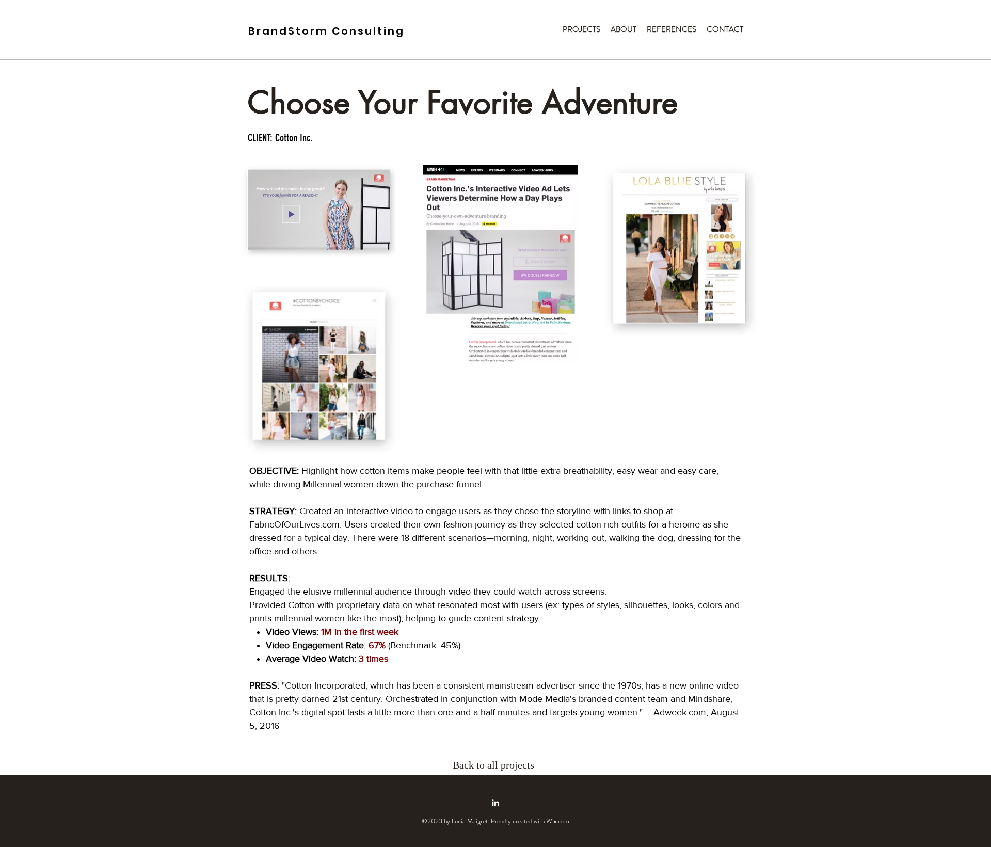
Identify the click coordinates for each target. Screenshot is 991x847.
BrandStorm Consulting (326, 31)
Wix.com (557, 821)
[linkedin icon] (495, 802)
